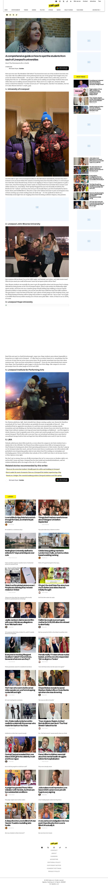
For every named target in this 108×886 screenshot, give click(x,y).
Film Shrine (80, 9)
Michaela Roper (13, 68)
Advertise (93, 1)
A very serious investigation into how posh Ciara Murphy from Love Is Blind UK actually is (53, 823)
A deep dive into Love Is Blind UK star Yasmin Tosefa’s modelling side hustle (20, 823)
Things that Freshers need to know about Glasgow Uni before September (53, 519)
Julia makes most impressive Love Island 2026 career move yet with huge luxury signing (52, 789)
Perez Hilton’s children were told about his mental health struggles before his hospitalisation (52, 756)
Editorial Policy (54, 862)
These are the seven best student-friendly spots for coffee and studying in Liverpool (33, 469)
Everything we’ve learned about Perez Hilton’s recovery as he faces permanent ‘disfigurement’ (96, 82)
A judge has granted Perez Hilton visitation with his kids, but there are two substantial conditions (20, 789)
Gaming (34, 9)
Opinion (51, 9)
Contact (85, 1)
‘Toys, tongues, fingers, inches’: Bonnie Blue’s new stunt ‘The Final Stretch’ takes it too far (52, 723)
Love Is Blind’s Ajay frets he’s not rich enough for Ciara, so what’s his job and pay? (20, 519)
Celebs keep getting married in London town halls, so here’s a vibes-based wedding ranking (53, 553)
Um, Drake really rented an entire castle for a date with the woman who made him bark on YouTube (20, 723)
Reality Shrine (69, 9)
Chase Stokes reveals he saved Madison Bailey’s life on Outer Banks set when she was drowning (53, 690)
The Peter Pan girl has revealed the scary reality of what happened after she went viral (96, 186)
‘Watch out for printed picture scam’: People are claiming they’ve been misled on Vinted (20, 587)
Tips (99, 1)
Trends (26, 9)
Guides (59, 9)
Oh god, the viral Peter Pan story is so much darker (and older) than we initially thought (53, 587)
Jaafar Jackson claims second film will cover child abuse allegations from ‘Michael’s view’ (19, 622)
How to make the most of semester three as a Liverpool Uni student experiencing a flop (33, 472)
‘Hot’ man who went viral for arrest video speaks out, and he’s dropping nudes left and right (20, 690)
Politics (42, 9)
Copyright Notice (54, 865)
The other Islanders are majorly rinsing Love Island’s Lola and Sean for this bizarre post (96, 169)
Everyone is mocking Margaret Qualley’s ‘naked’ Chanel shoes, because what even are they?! (18, 656)
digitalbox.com (55, 884)
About (54, 853)
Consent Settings (54, 868)
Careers (54, 856)
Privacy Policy (54, 871)
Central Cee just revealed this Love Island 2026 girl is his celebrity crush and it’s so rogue (20, 756)
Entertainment (16, 9)
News (6, 9)
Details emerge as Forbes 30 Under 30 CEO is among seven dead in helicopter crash (96, 108)
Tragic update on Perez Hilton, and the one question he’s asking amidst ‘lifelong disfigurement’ (95, 91)
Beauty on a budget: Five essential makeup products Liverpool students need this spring (34, 475)
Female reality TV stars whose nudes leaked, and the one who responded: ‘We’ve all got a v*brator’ (53, 656)
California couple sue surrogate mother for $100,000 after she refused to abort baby (53, 622)
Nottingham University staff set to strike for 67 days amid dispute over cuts (19, 553)
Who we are (77, 1)
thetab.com (51, 880)
